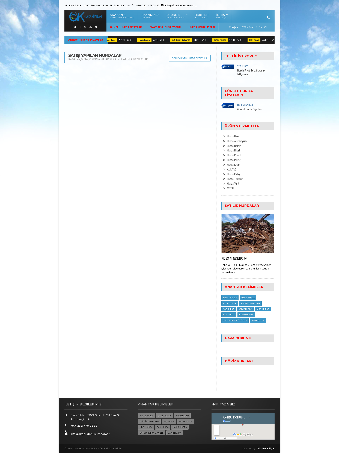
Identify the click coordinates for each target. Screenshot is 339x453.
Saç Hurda (228, 309)
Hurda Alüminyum (236, 141)
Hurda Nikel (232, 150)
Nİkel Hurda (263, 309)
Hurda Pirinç (232, 160)
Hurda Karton (139, 40)
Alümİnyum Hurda (250, 303)
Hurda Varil (232, 183)
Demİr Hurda (248, 297)
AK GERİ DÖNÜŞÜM (234, 258)
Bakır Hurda (257, 320)
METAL (230, 188)
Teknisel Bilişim (265, 448)
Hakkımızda (150, 16)
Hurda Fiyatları (245, 105)
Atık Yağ (230, 169)
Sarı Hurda (229, 314)
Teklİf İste (242, 66)
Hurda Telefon (234, 178)
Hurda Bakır (232, 136)
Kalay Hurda (245, 309)
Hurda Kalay (232, 174)
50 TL (191, 40)
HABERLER (202, 16)
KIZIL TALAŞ (248, 40)
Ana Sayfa (122, 16)
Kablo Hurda (246, 314)
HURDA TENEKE (214, 40)
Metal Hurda (230, 297)
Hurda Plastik (233, 155)
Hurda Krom (232, 164)
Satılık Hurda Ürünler (235, 320)
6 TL (150, 40)
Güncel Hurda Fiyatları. (250, 109)
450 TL (261, 40)
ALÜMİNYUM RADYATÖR (175, 40)
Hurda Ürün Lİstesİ (202, 27)
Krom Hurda (229, 303)
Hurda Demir (233, 146)
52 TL (117, 40)
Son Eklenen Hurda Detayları (189, 58)
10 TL (227, 40)
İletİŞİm (222, 16)
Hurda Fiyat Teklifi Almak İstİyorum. (251, 72)
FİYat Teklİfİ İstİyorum (165, 27)
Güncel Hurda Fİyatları (126, 27)
